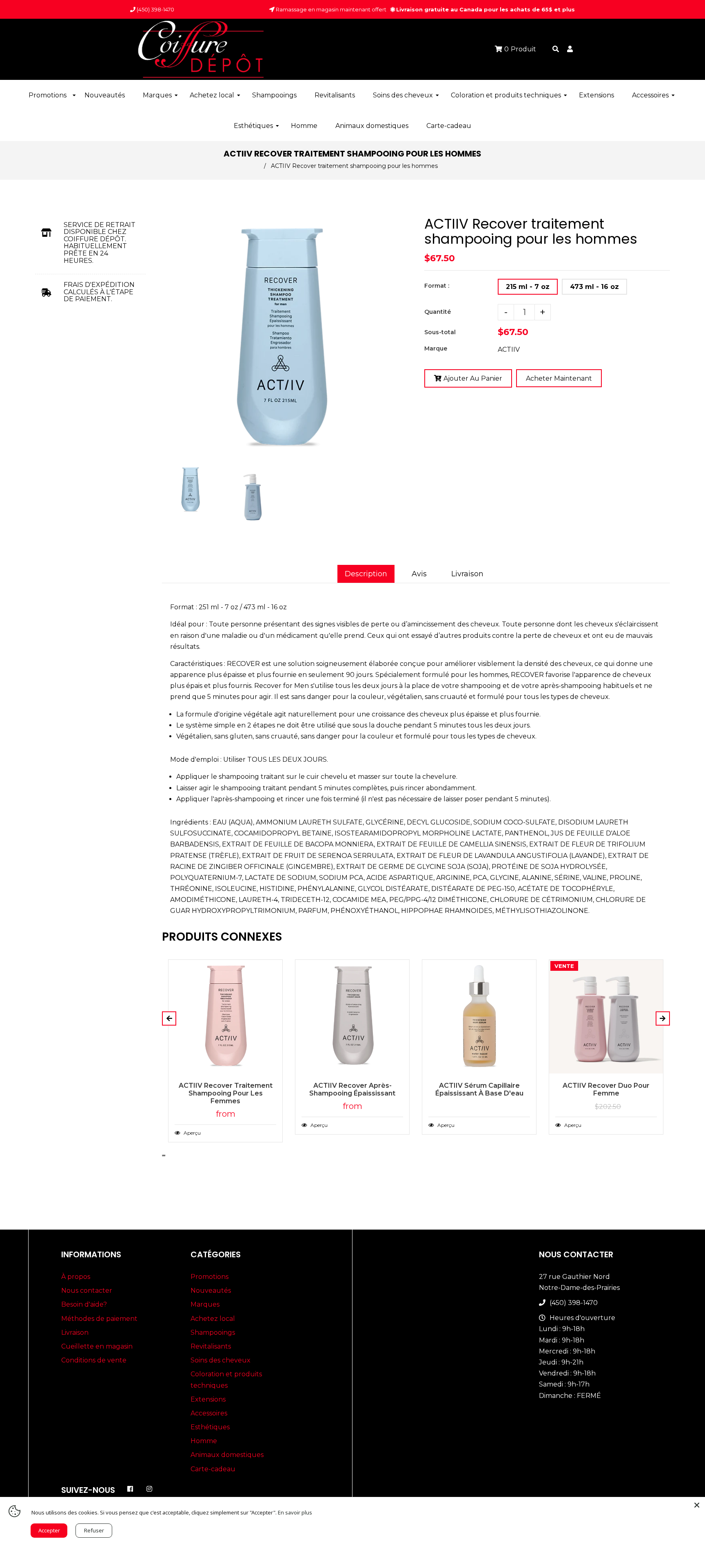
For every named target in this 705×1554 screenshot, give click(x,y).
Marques (205, 1304)
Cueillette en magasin (97, 1346)
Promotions (209, 1277)
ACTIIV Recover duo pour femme (606, 1089)
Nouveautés (211, 1290)
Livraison (467, 573)
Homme (204, 1441)
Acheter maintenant (559, 378)
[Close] (697, 1505)
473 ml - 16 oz (594, 287)
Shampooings (213, 1332)
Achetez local (213, 1319)
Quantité (437, 311)
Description (366, 573)
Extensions (208, 1399)
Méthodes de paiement (99, 1319)
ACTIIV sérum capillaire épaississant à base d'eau (479, 1089)
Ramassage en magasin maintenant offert (330, 9)
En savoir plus (295, 1512)
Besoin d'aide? (84, 1304)
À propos (75, 1277)
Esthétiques (210, 1427)
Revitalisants (211, 1346)
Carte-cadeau (213, 1469)
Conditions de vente (93, 1360)
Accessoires (209, 1413)
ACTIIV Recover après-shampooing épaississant (352, 1089)
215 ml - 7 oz (528, 287)
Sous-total (440, 332)
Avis (419, 573)
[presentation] (163, 527)
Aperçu (191, 1133)
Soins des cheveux (221, 1360)
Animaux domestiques (227, 1455)
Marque (435, 348)
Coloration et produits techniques (226, 1379)
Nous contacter (86, 1290)
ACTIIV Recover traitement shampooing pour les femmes (226, 1093)
